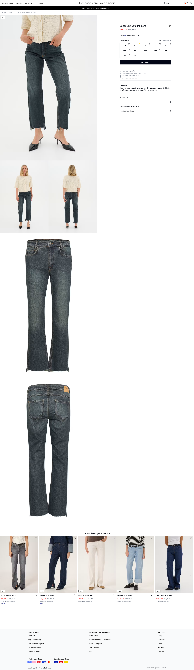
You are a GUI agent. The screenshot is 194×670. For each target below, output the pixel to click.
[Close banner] (190, 8)
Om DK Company (95, 644)
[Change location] (184, 3)
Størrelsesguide (166, 40)
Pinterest (161, 648)
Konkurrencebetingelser (35, 644)
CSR (90, 652)
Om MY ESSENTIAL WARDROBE (100, 640)
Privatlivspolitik (32, 668)
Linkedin (161, 652)
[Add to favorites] (170, 26)
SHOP (10, 12)
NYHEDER (5, 3)
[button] (145, 97)
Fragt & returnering (34, 640)
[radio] (135, 45)
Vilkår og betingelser (45, 668)
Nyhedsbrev (93, 636)
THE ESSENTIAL (30, 3)
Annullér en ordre (33, 652)
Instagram (161, 636)
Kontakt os (31, 636)
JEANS (17, 12)
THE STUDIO (40, 3)
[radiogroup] (145, 50)
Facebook (161, 640)
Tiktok (160, 644)
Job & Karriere (94, 648)
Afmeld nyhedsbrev (34, 648)
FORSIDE (4, 12)
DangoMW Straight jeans (29, 12)
